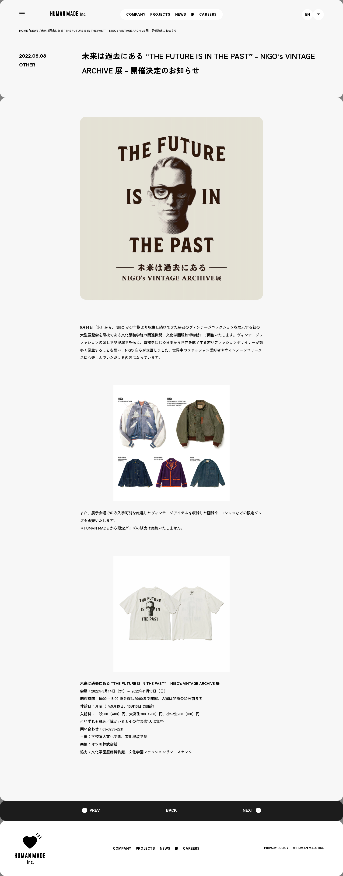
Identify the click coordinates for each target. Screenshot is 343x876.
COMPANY (135, 14)
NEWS (180, 14)
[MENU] (22, 13)
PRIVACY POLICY (276, 848)
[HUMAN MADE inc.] (68, 13)
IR (192, 14)
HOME (23, 30)
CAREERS (208, 14)
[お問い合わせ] (318, 14)
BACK (171, 810)
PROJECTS (160, 14)
